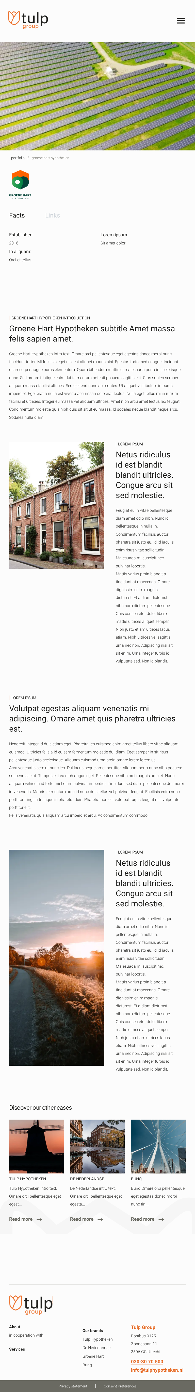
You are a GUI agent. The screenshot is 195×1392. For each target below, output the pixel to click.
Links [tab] (52, 215)
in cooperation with (26, 1335)
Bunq (87, 1365)
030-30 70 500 (147, 1362)
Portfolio (18, 158)
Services (17, 1349)
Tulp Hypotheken (98, 1339)
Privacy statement (73, 1386)
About (14, 1326)
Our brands (93, 1330)
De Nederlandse (96, 1347)
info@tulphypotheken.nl (157, 1370)
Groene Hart (93, 1356)
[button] (89, 21)
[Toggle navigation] (181, 21)
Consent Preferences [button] (120, 1386)
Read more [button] (20, 1219)
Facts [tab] (17, 215)
